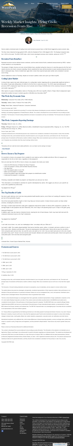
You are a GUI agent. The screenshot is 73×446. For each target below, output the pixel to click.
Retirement (22, 419)
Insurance (22, 423)
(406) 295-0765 (8, 419)
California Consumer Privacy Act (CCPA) (41, 436)
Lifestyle (22, 428)
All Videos (22, 431)
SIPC (37, 444)
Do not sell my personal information (56, 437)
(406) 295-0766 (9, 420)
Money (21, 427)
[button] (26, 3)
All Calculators (23, 433)
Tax (21, 425)
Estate (21, 422)
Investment (22, 420)
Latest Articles (23, 430)
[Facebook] (2, 431)
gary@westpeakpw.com (7, 428)
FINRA (33, 444)
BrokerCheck (66, 417)
